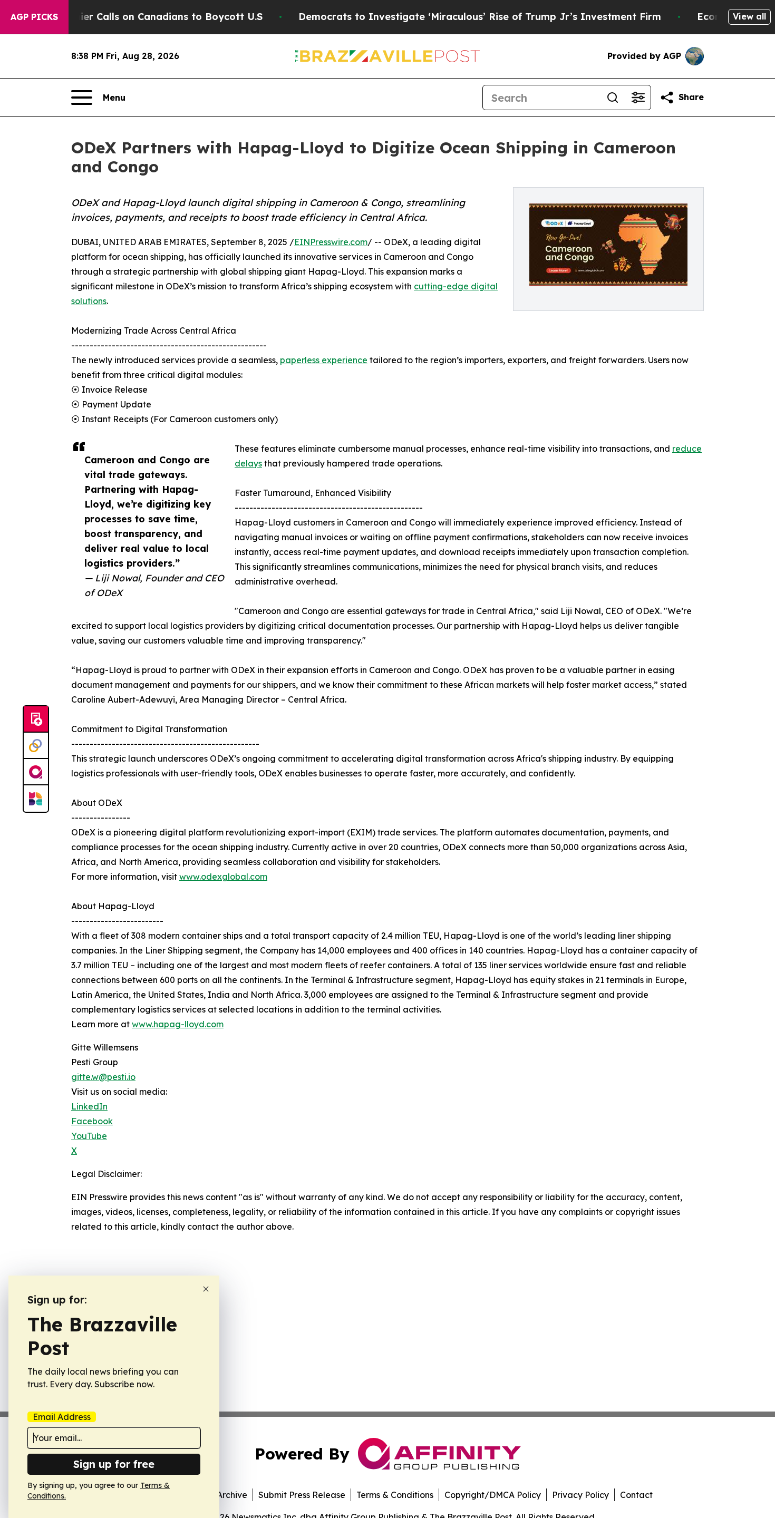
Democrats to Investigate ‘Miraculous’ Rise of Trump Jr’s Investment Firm (479, 17)
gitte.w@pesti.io (103, 1077)
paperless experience (323, 360)
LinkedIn (89, 1106)
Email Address (62, 1417)
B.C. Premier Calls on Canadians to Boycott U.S (149, 17)
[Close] (206, 1289)
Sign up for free (113, 1464)
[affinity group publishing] (36, 772)
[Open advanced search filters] (638, 97)
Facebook (92, 1121)
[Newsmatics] (36, 798)
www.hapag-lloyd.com (178, 1024)
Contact (636, 1495)
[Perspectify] (36, 746)
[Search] (612, 97)
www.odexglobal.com (223, 876)
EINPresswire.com (330, 242)
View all (749, 16)
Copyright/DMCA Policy (492, 1495)
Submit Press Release (301, 1495)
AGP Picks (34, 17)
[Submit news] (36, 719)
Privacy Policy (580, 1495)
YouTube (89, 1136)
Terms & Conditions (394, 1495)
